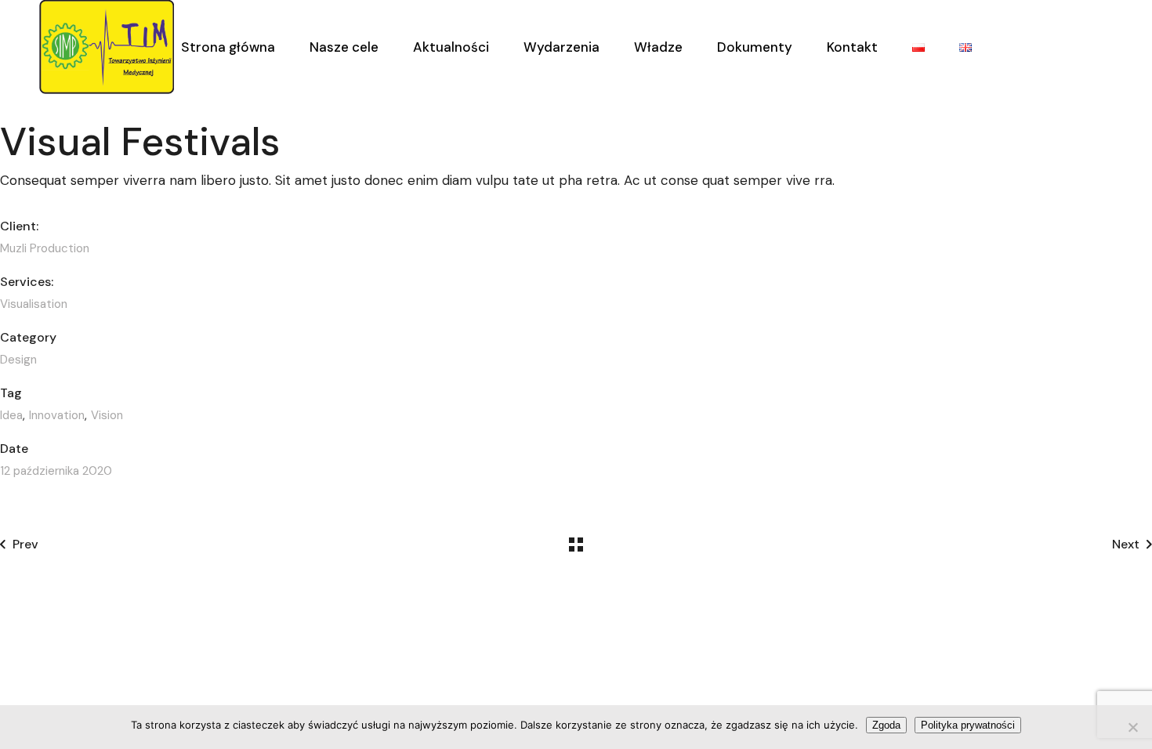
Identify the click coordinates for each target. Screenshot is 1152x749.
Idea (11, 415)
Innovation (57, 415)
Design (18, 359)
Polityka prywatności (968, 725)
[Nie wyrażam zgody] (1132, 727)
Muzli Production (44, 249)
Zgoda (886, 725)
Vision (107, 415)
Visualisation (33, 304)
